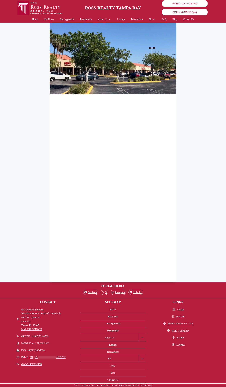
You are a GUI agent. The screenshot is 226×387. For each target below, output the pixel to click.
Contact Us (188, 19)
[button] (185, 3)
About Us (102, 19)
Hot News (49, 19)
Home (35, 19)
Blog (174, 19)
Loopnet (180, 344)
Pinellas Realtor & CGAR (180, 323)
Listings (121, 19)
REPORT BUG (146, 385)
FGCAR (180, 316)
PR (150, 19)
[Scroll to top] (221, 380)
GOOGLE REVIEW (31, 364)
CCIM (180, 309)
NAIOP (180, 337)
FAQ (164, 19)
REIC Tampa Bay (180, 330)
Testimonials (86, 19)
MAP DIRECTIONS (31, 329)
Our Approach (67, 19)
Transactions (137, 19)
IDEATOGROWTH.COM (129, 385)
